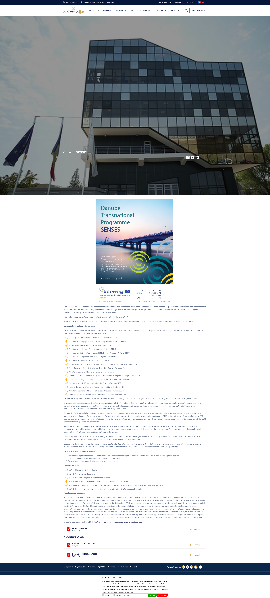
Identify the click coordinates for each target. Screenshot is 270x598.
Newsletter (179, 2)
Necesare (107, 595)
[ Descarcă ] (195, 529)
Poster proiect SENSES (81, 528)
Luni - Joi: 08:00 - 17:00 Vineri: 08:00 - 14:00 (98, 2)
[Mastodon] (187, 567)
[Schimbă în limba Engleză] (202, 2)
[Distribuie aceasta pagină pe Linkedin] (197, 157)
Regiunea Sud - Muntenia (113, 10)
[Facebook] (183, 567)
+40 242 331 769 (71, 2)
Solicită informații (199, 10)
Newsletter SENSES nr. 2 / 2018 (84, 554)
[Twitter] (192, 567)
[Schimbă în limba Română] (199, 2)
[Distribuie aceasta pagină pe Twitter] (192, 157)
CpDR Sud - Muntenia (138, 10)
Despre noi (92, 10)
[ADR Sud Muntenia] (73, 10)
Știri (170, 2)
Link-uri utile (190, 2)
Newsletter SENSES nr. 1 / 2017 (84, 544)
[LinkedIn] (196, 567)
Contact (173, 10)
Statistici (118, 595)
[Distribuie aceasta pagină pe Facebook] (188, 157)
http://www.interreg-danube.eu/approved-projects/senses (117, 522)
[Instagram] (200, 567)
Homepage (162, 2)
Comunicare (158, 10)
